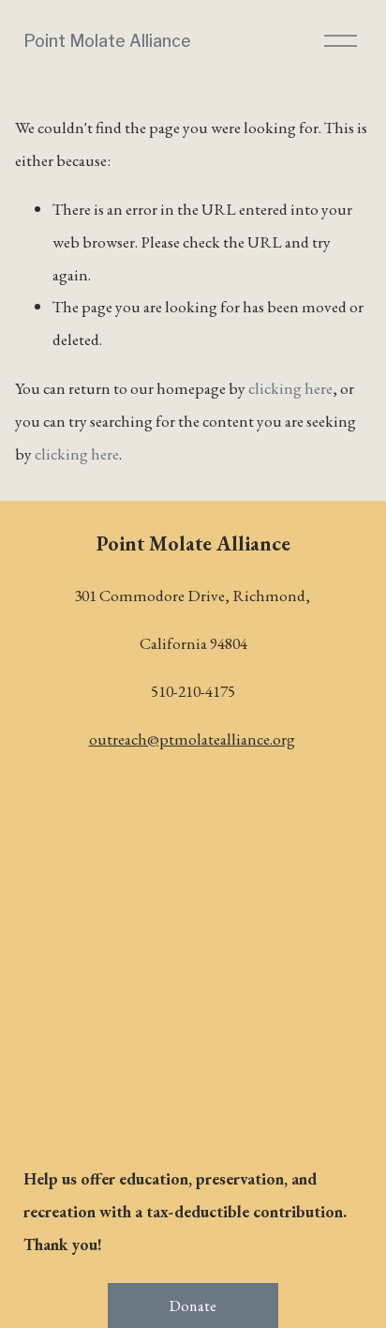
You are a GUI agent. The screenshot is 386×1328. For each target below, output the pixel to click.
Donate (193, 1306)
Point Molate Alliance (107, 41)
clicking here (290, 388)
